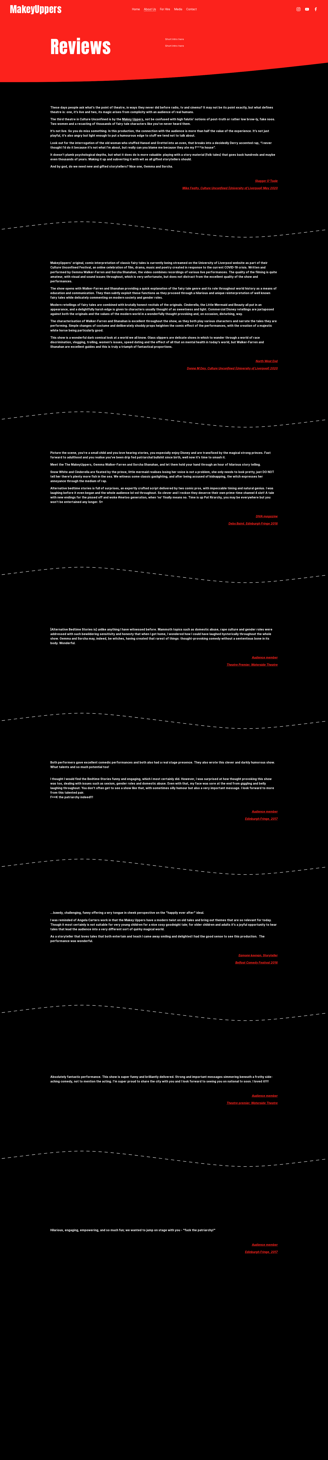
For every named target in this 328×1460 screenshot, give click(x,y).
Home (136, 9)
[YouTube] (307, 9)
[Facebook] (315, 9)
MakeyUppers (36, 9)
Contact (191, 9)
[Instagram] (298, 9)
